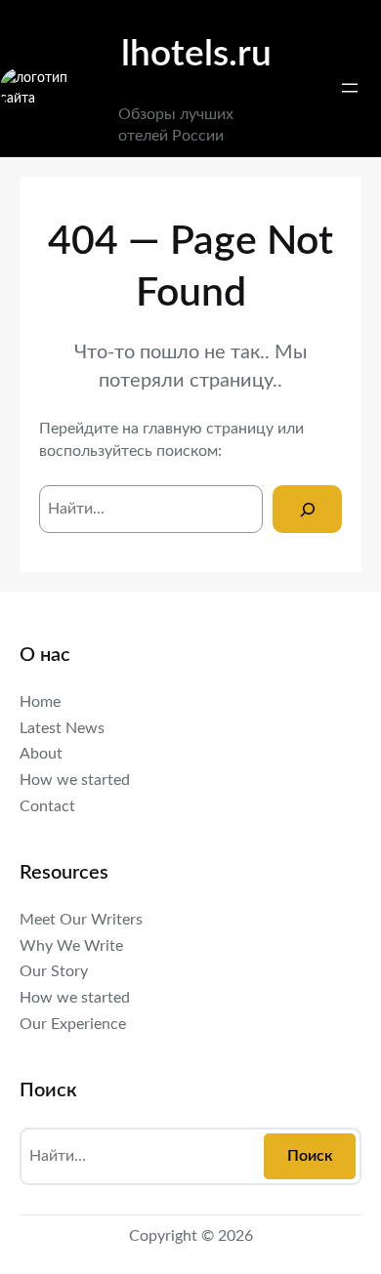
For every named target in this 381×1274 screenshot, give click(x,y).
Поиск (310, 1156)
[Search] (307, 509)
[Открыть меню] (349, 88)
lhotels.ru (196, 54)
